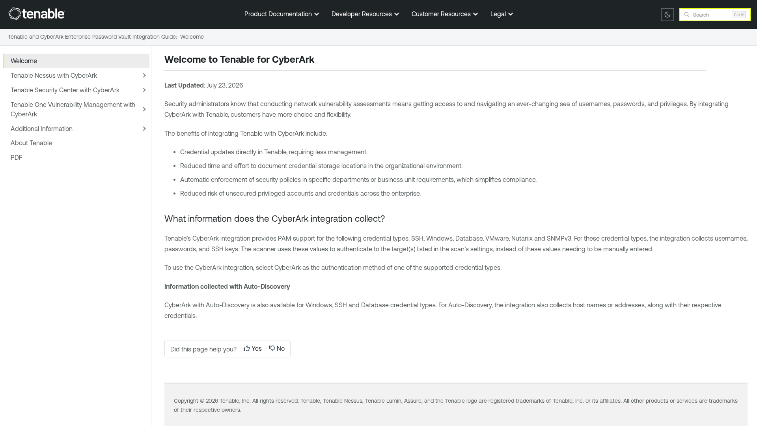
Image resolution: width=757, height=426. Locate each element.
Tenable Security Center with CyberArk (65, 89)
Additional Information (42, 128)
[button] (143, 75)
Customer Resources (442, 13)
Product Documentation (278, 13)
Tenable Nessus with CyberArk (54, 75)
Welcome (24, 60)
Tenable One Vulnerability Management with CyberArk (73, 109)
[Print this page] (321, 60)
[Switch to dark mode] (667, 14)
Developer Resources (362, 13)
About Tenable (31, 142)
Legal (498, 13)
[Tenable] (36, 13)
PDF (16, 157)
